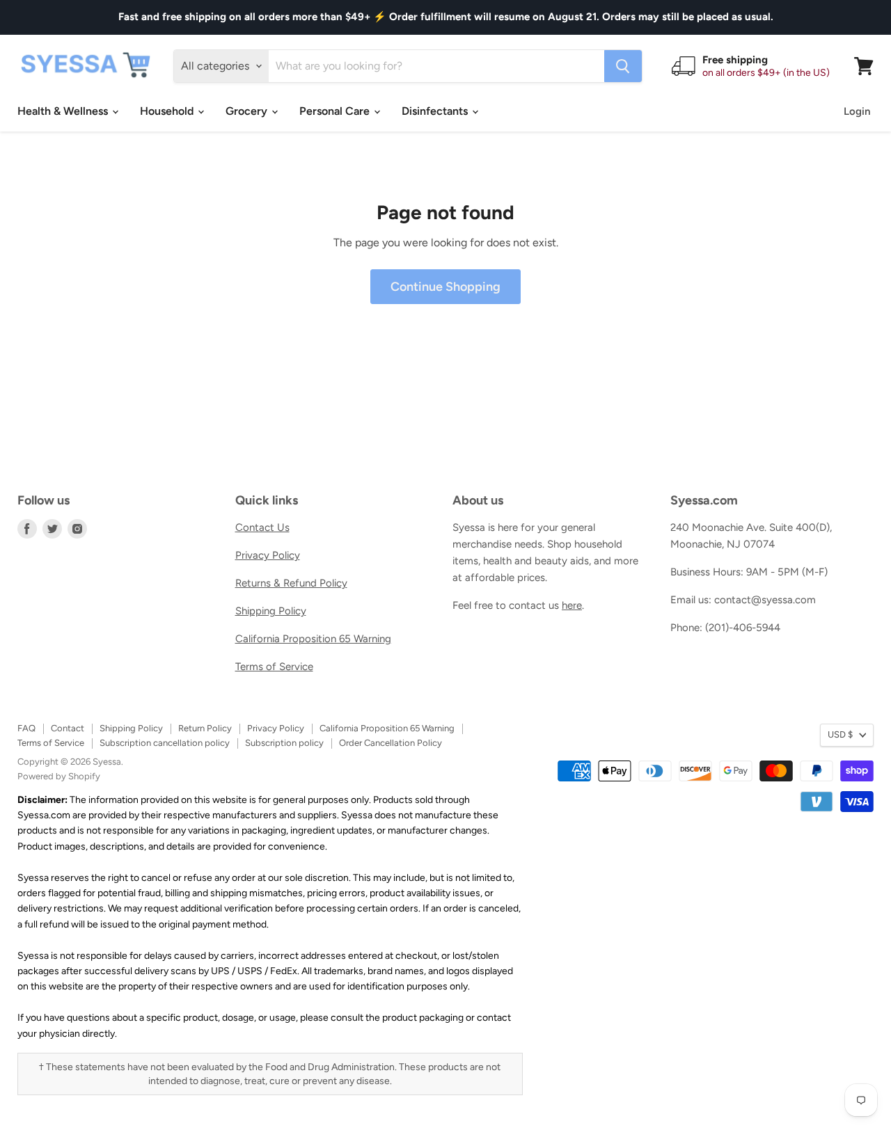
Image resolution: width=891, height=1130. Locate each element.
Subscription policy (284, 743)
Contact (67, 728)
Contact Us (262, 527)
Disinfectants (436, 111)
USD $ (840, 734)
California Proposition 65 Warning (313, 638)
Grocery (248, 111)
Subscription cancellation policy (165, 743)
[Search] (623, 66)
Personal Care (335, 111)
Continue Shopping (445, 286)
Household (168, 111)
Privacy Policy (267, 555)
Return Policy (205, 728)
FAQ (26, 728)
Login (857, 111)
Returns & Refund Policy (291, 583)
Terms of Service (274, 666)
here (572, 605)
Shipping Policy (270, 611)
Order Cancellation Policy (390, 743)
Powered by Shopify (58, 776)
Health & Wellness (64, 111)
